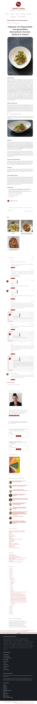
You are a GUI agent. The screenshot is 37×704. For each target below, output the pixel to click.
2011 (10, 611)
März (11, 589)
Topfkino (5, 647)
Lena (12, 344)
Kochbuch (10, 643)
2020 (11, 572)
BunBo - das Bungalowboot (23, 638)
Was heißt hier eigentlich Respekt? (14, 544)
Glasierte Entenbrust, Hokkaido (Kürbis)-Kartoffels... (18, 595)
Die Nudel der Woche (7, 640)
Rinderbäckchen (6, 646)
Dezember (12, 578)
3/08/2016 (31, 333)
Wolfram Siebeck (22, 647)
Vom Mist (10, 542)
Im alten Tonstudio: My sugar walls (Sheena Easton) (16, 559)
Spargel (17, 646)
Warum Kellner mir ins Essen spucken (16, 593)
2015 (11, 606)
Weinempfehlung (12, 647)
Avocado (13, 638)
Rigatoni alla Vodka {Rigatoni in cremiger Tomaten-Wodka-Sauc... (26, 233)
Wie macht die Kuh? (12, 546)
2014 (11, 607)
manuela (12, 301)
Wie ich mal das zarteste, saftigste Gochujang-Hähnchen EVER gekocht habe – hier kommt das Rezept (20, 499)
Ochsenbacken (14, 644)
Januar (12, 604)
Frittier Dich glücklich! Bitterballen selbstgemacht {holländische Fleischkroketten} (20, 490)
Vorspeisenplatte (6, 654)
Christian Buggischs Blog (7, 657)
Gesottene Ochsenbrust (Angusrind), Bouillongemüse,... (18, 598)
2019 (11, 573)
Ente (11, 640)
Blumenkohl (17, 638)
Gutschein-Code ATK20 (25, 630)
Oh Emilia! (13, 233)
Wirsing (17, 647)
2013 (11, 608)
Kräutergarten (11, 560)
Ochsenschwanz (25, 644)
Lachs (21, 643)
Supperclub (5, 685)
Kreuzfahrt (15, 643)
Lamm (24, 643)
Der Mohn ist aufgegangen (13, 555)
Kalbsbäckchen (6, 643)
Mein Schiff (30, 643)
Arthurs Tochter (14, 283)
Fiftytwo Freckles (6, 666)
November (12, 579)
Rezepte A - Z (5, 694)
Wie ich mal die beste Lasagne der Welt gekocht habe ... (13, 250)
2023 (11, 568)
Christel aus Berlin (14, 373)
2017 (11, 576)
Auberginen (9, 638)
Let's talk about (11, 534)
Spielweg (20, 646)
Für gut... (10, 533)
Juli (11, 584)
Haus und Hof (6, 641)
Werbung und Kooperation (7, 690)
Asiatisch (5, 638)
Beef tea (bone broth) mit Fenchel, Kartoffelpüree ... (18, 594)
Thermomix (31, 646)
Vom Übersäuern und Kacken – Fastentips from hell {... (18, 600)
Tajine (28, 646)
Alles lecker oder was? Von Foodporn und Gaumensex (17, 530)
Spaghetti (14, 646)
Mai (11, 587)
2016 (11, 577)
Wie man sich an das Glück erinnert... (14, 547)
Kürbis (18, 643)
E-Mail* (11, 432)
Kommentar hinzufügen (10, 382)
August (12, 583)
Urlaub (8, 647)
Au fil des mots (5, 664)
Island (22, 641)
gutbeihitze (5, 649)
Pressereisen (5, 689)
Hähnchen (18, 641)
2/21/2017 (32, 373)
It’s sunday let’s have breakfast (28, 641)
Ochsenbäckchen (19, 644)
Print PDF (11, 210)
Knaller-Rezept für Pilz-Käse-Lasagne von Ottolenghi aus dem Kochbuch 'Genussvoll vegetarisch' (19, 508)
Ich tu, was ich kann (6, 656)
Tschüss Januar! (12, 603)
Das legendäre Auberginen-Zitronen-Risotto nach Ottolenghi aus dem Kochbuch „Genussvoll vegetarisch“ (20, 504)
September (12, 582)
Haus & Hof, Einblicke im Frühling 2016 (14, 556)
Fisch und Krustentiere (19, 640)
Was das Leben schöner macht (13, 543)
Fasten (14, 640)
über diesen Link (11, 630)
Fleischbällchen (26, 640)
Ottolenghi (30, 644)
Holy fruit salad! (5, 661)
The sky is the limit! (12, 541)
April (11, 588)
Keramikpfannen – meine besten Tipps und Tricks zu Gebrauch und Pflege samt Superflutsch (19, 495)
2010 (11, 612)
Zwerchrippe (30, 647)
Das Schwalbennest (12, 554)
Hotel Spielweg (11, 641)
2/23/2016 (32, 280)
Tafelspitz (24, 646)
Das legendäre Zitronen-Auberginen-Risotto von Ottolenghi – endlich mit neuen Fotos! (20, 485)
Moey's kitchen (5, 659)
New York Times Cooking (7, 644)
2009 (11, 613)
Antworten (13, 267)
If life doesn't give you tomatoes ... (18, 516)
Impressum (5, 686)
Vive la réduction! (6, 669)
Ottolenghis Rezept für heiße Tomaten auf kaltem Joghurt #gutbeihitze (19, 481)
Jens (11, 260)
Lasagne (27, 643)
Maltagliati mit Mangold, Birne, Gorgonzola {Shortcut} (18, 599)
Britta (12, 324)
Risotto (11, 646)
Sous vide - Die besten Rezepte (8, 697)
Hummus (15, 641)
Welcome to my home (12, 545)
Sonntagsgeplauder (12, 540)
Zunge (26, 647)
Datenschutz (5, 687)
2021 (11, 571)
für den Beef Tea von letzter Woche (15, 170)
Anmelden (18, 449)
